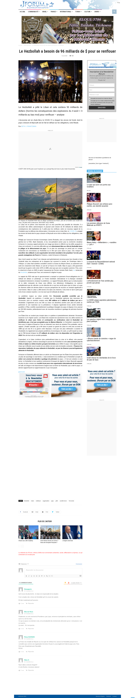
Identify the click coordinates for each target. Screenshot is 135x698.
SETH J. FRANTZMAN (28, 126)
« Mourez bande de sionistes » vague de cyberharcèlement (101, 339)
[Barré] (34, 576)
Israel (44, 12)
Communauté (33, 12)
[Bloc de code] (44, 576)
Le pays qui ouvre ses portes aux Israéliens (99, 186)
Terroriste (71, 500)
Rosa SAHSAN (29, 637)
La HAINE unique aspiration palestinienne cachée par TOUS (101, 301)
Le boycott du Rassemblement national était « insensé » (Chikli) (101, 263)
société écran (63, 500)
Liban (32, 500)
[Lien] (47, 576)
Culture (87, 12)
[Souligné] (31, 576)
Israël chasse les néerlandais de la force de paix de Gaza (101, 359)
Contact (114, 696)
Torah (77, 12)
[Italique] (29, 576)
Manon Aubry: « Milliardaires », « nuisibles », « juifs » (101, 243)
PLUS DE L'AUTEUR (45, 521)
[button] (114, 12)
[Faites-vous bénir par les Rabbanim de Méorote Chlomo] (67, 30)
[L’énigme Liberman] (72, 532)
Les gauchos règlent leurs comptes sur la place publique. (101, 320)
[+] (52, 576)
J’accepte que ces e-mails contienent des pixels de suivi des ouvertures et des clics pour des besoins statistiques (102, 102)
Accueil (22, 12)
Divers (96, 12)
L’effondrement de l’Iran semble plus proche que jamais (100, 282)
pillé (57, 500)
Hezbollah (23, 272)
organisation (46, 500)
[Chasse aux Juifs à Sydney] (28, 532)
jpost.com (21, 371)
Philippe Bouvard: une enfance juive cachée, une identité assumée (99, 205)
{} (49, 576)
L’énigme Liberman (67, 540)
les (74, 270)
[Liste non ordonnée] (39, 576)
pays (52, 500)
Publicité (108, 696)
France (53, 12)
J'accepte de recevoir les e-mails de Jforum (101, 98)
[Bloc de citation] (41, 576)
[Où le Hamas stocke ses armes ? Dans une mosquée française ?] (50, 532)
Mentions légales (100, 696)
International (65, 12)
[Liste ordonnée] (36, 576)
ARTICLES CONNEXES (28, 521)
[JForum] (67, 4)
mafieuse (38, 500)
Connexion (78, 564)
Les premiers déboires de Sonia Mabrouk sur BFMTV (98, 224)
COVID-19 (73, 231)
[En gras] (26, 576)
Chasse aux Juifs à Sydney (25, 540)
